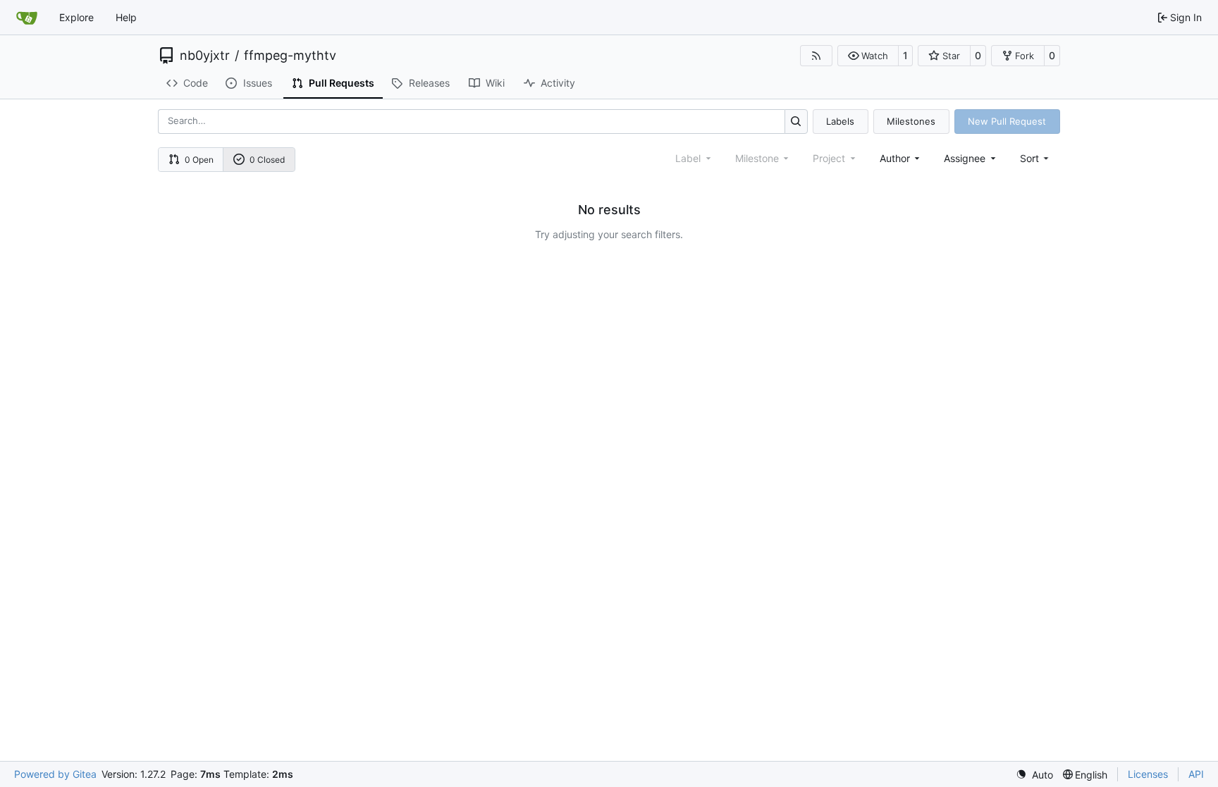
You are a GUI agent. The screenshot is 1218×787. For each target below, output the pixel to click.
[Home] (27, 17)
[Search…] (796, 121)
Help (126, 17)
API (1196, 774)
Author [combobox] (895, 158)
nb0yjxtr (205, 56)
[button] (868, 55)
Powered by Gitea (55, 774)
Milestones (911, 121)
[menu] (1036, 158)
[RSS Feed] (816, 55)
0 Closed (267, 159)
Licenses (1148, 774)
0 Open (199, 159)
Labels (840, 121)
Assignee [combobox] (964, 158)
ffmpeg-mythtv (290, 56)
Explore (76, 17)
